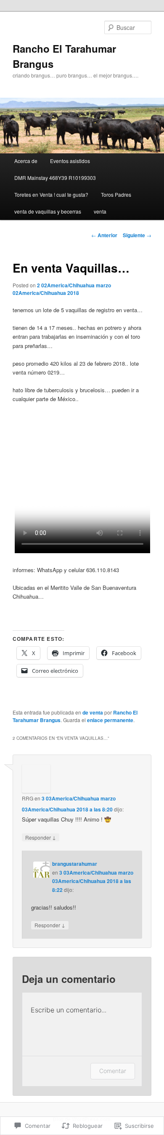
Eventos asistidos (70, 160)
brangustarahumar (74, 863)
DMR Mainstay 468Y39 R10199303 (55, 177)
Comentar (112, 1070)
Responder (40, 837)
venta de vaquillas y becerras (47, 211)
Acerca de (25, 160)
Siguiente (137, 235)
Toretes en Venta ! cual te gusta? (51, 194)
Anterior (104, 235)
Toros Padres (116, 194)
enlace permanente (110, 720)
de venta (92, 712)
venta (100, 211)
